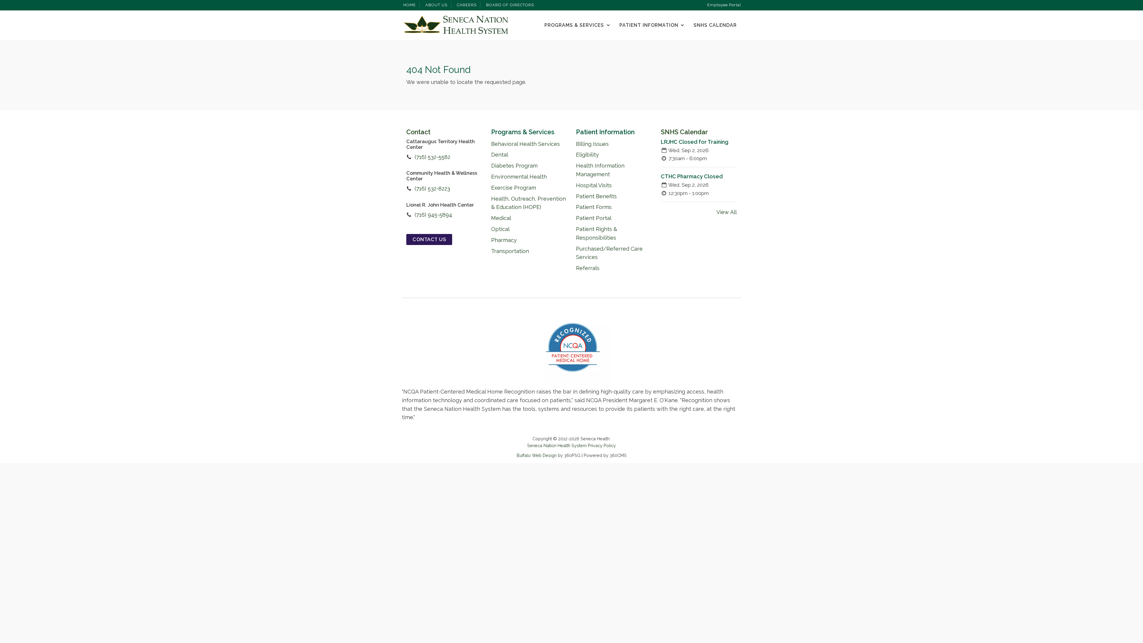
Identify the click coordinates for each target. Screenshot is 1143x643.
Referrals (587, 268)
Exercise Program (513, 188)
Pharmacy (504, 240)
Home (409, 5)
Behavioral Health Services (525, 144)
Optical (500, 229)
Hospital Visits (594, 185)
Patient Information (648, 25)
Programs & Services (574, 25)
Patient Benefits (596, 196)
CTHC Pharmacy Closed (692, 176)
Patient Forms (594, 207)
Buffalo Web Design (537, 455)
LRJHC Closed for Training (694, 142)
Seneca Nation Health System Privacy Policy (571, 445)
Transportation (510, 251)
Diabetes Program (514, 166)
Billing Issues (592, 144)
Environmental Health (519, 177)
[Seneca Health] (455, 25)
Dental (499, 155)
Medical (501, 218)
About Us (436, 5)
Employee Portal (724, 5)
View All (726, 212)
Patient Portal (593, 218)
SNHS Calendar (715, 25)
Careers (467, 5)
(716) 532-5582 (432, 157)
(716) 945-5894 (433, 215)
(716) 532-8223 (432, 188)
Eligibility (587, 155)
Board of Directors (510, 5)
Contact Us (429, 239)
